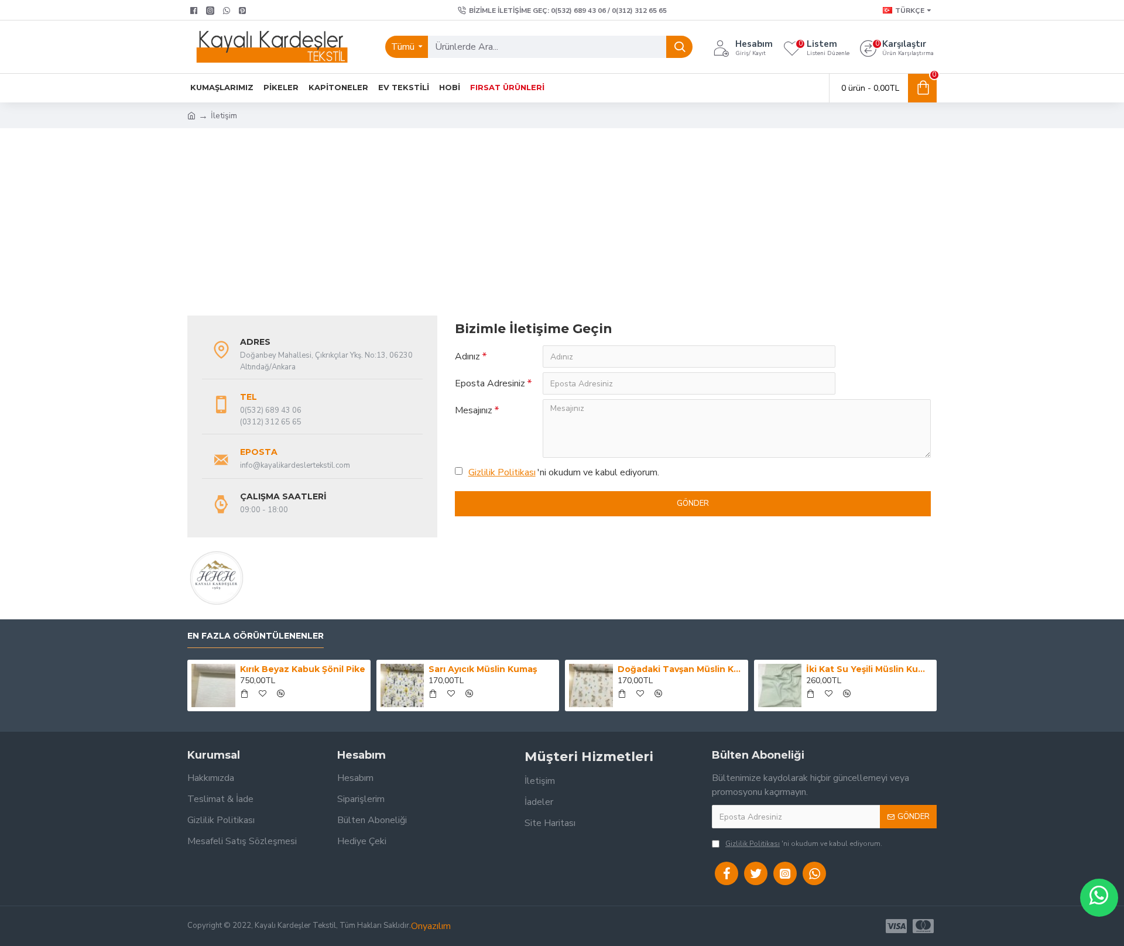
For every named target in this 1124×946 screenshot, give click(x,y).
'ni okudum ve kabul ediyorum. (563, 472)
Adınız (467, 356)
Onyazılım (431, 926)
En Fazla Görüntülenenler (255, 636)
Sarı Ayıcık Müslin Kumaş (483, 669)
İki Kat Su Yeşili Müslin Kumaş (869, 669)
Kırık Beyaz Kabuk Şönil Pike (302, 669)
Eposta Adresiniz (490, 383)
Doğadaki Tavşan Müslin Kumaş (681, 669)
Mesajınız (473, 410)
